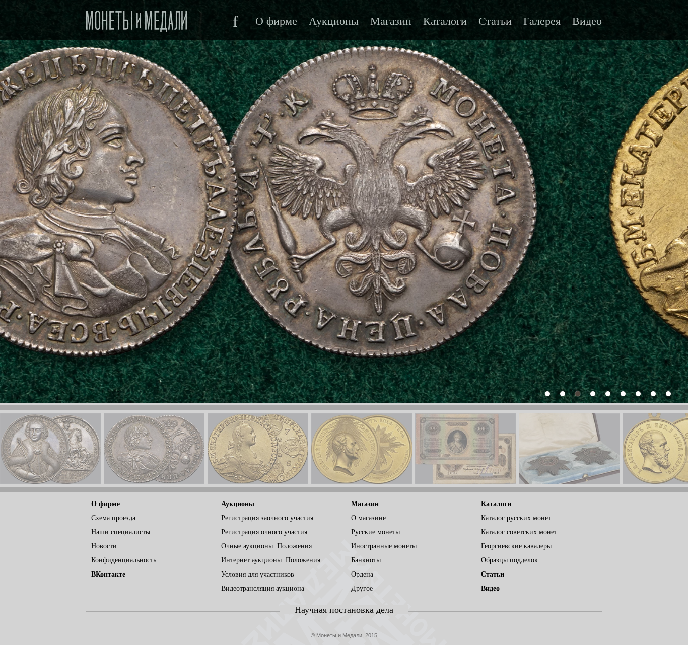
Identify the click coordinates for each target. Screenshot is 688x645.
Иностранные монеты (384, 546)
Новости (104, 546)
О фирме (276, 21)
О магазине (368, 518)
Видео (587, 21)
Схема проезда (113, 518)
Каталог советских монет (519, 532)
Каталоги (445, 21)
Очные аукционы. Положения (266, 546)
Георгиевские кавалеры (516, 546)
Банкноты (366, 560)
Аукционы (334, 21)
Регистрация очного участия (264, 532)
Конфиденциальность (123, 560)
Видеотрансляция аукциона (262, 588)
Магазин (390, 21)
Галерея (542, 21)
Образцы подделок (509, 560)
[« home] (136, 18)
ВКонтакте (108, 574)
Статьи (495, 21)
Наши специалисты (120, 532)
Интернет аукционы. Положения (270, 560)
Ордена (362, 574)
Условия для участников (257, 574)
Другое (362, 588)
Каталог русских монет (516, 518)
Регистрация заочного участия (267, 518)
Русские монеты (375, 532)
